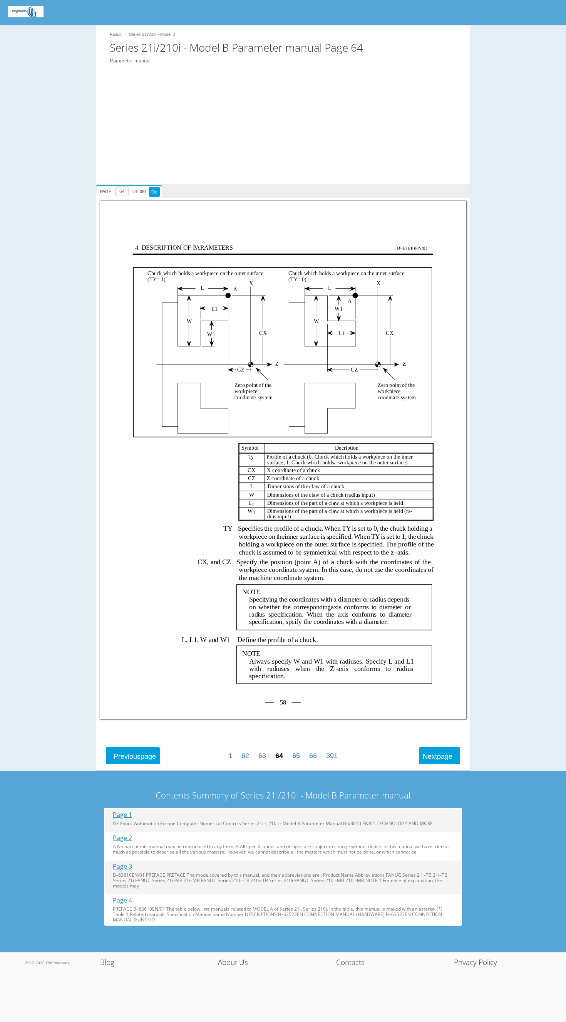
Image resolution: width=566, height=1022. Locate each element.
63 (262, 756)
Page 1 (122, 815)
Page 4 (122, 900)
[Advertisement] (287, 130)
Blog (107, 962)
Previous (135, 756)
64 (279, 756)
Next (437, 756)
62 (245, 756)
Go (154, 192)
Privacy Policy (475, 962)
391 (332, 756)
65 (296, 756)
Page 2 (122, 838)
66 (313, 756)
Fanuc (116, 34)
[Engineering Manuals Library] (25, 11)
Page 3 (122, 866)
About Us (233, 962)
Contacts (350, 962)
